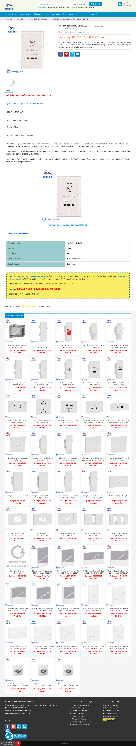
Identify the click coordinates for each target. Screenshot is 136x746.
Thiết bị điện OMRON (79, 711)
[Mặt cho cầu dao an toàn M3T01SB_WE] (68, 519)
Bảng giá (72, 14)
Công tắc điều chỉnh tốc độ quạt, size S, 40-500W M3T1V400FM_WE (93, 347)
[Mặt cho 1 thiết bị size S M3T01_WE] (93, 519)
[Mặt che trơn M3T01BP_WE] (118, 481)
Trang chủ (11, 14)
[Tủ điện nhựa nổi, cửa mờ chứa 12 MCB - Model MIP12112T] (118, 557)
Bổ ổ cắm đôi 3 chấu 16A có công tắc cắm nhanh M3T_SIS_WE (17, 422)
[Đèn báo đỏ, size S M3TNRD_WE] (68, 331)
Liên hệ (94, 14)
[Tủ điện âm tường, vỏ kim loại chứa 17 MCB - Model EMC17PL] (17, 670)
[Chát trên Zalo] (7, 731)
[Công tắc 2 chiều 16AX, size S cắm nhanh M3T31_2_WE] (68, 481)
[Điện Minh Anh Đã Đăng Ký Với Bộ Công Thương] (35, 735)
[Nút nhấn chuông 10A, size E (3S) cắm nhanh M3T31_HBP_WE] (17, 444)
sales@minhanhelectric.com (21, 711)
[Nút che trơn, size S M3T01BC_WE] (43, 331)
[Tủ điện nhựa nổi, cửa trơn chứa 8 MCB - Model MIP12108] (68, 632)
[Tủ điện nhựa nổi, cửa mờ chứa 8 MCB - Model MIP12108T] (17, 594)
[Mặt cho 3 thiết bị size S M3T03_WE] (17, 557)
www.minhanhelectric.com (22, 713)
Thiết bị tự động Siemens (80, 705)
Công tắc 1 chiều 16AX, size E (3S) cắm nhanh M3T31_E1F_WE (118, 460)
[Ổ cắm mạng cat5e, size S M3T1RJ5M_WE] (43, 369)
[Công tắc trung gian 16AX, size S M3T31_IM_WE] (43, 444)
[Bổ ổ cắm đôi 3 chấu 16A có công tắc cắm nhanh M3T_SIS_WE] (17, 406)
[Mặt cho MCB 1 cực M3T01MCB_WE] (43, 519)
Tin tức (84, 14)
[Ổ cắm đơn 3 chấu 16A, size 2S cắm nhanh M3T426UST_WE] (93, 406)
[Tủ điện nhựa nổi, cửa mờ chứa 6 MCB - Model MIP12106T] (43, 594)
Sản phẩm (37, 14)
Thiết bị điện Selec (78, 713)
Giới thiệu (25, 14)
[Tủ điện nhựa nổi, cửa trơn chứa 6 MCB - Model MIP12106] (93, 632)
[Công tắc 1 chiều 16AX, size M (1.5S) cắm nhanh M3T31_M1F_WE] (43, 481)
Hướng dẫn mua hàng (112, 708)
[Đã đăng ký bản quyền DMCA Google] (109, 720)
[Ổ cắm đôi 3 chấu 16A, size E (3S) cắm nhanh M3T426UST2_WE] (43, 406)
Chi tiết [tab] (9, 90)
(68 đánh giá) (69, 28)
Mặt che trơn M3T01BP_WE (118, 496)
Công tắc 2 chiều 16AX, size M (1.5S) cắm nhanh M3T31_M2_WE (17, 498)
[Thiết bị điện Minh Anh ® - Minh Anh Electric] (21, 6)
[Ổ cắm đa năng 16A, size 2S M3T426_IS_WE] (68, 406)
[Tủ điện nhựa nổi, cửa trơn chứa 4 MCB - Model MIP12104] (118, 632)
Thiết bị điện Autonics (79, 719)
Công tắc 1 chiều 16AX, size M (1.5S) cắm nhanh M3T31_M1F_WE (42, 498)
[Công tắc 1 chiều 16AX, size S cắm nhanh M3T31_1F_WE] (93, 481)
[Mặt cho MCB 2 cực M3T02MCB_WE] (17, 519)
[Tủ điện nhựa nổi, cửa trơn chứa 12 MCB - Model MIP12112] (43, 632)
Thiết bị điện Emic (78, 716)
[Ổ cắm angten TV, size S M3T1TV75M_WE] (68, 369)
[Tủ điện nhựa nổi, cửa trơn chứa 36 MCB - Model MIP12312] (93, 594)
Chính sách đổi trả (110, 713)
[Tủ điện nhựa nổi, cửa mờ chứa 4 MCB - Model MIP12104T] (68, 594)
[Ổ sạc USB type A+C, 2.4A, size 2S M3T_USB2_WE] (93, 369)
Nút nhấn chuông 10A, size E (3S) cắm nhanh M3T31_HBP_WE (17, 460)
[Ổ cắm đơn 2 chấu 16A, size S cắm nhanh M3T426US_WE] (118, 406)
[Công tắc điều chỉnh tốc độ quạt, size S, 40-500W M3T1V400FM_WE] (93, 331)
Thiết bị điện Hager (78, 708)
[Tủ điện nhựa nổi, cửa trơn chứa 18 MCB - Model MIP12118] (17, 632)
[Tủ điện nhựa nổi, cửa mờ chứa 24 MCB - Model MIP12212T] (68, 557)
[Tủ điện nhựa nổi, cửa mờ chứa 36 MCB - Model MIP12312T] (43, 557)
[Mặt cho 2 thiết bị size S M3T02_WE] (118, 519)
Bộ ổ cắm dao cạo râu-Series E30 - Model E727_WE (68, 225)
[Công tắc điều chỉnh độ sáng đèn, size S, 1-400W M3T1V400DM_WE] (118, 331)
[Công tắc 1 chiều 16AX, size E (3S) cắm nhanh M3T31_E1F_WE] (118, 444)
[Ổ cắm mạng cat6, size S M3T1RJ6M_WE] (17, 369)
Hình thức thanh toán (56, 14)
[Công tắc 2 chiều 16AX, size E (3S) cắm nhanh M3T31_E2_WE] (93, 444)
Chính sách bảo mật (111, 716)
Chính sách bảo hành (111, 711)
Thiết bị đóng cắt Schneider (81, 722)
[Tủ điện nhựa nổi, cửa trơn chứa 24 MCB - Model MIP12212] (118, 594)
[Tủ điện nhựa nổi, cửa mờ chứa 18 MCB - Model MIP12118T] (93, 557)
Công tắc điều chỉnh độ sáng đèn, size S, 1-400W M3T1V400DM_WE (118, 347)
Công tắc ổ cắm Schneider (81, 724)
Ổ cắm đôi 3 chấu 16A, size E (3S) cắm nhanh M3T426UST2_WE (43, 422)
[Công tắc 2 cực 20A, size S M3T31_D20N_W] (68, 444)
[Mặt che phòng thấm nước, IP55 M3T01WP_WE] (17, 331)
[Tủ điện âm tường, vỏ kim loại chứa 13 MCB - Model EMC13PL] (43, 670)
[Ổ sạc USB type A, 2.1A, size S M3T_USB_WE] (118, 369)
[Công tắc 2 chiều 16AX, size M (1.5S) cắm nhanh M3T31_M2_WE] (17, 481)
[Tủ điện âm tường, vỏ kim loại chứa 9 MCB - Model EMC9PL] (68, 670)
